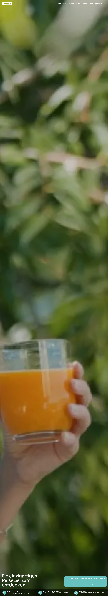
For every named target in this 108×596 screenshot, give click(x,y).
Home (59, 3)
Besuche (78, 3)
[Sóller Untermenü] (66, 3)
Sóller (64, 3)
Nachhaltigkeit (98, 3)
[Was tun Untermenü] (73, 3)
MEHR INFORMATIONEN (98, 583)
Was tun (71, 3)
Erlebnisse (91, 3)
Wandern (84, 3)
